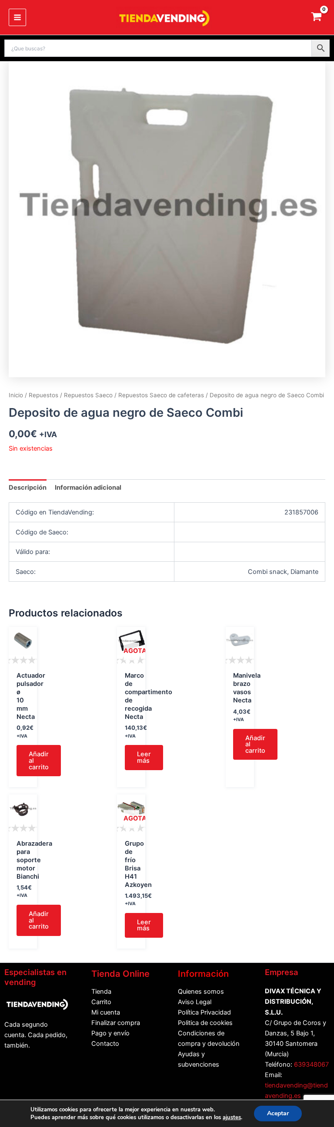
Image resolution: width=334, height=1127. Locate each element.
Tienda (101, 991)
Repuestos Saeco (88, 395)
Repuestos (43, 395)
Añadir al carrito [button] (39, 760)
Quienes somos (201, 991)
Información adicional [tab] (88, 487)
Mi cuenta (105, 1012)
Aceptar (278, 1113)
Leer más (144, 757)
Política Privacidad (204, 1012)
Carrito (101, 1002)
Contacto (105, 1044)
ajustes (232, 1117)
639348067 (311, 1064)
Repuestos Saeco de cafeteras (161, 395)
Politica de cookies (205, 1023)
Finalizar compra (115, 1023)
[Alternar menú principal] (17, 17)
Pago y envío (110, 1033)
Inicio (16, 395)
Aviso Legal (194, 1002)
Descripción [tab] (28, 487)
